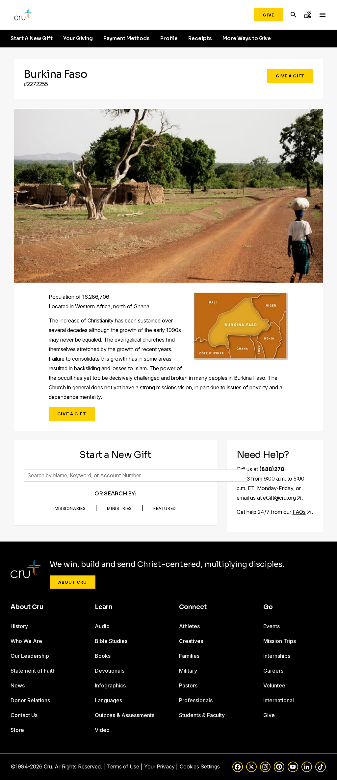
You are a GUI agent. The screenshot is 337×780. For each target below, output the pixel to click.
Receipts (200, 39)
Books (103, 656)
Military (188, 670)
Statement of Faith (33, 670)
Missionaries (70, 508)
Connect (193, 607)
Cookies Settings (200, 766)
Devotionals (109, 670)
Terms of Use (123, 766)
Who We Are (26, 641)
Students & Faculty (202, 715)
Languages (108, 700)
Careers (273, 670)
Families (189, 656)
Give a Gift (290, 75)
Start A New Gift (32, 39)
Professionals (196, 700)
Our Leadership (30, 656)
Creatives (191, 641)
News (18, 685)
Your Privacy (159, 766)
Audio (102, 626)
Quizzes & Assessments (124, 715)
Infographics (110, 685)
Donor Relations (30, 700)
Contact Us (24, 715)
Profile (169, 39)
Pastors (188, 685)
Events (271, 626)
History (19, 626)
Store (17, 730)
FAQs (299, 512)
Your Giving (78, 39)
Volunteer (275, 685)
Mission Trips (279, 641)
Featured (164, 508)
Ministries (119, 508)
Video (102, 730)
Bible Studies (111, 641)
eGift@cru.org (279, 497)
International (278, 700)
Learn (104, 607)
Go (268, 607)
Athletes (189, 626)
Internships (276, 656)
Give (268, 14)
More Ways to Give (246, 39)
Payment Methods (126, 39)
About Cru (72, 582)
